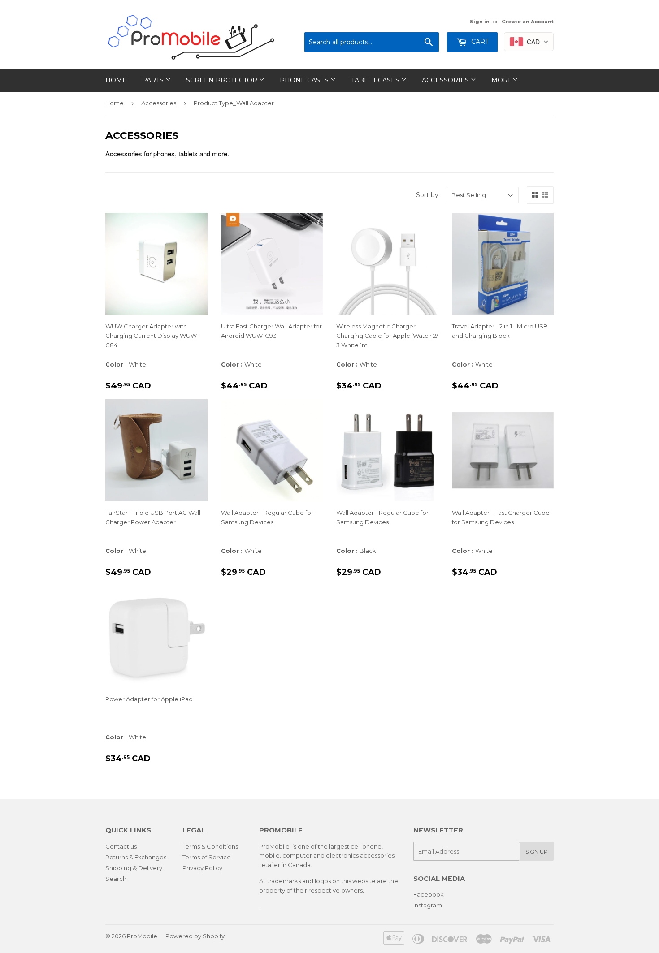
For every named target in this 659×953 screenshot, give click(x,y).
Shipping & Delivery (133, 867)
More (501, 80)
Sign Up (536, 851)
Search (115, 878)
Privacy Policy (202, 867)
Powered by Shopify (195, 936)
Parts (153, 80)
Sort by (427, 195)
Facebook (428, 894)
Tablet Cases (376, 80)
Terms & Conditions (210, 846)
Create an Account (528, 21)
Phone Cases (305, 80)
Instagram (427, 905)
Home (116, 80)
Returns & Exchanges (135, 857)
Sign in (480, 21)
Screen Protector (222, 80)
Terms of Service (206, 857)
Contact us (121, 846)
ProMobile (142, 936)
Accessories (446, 80)
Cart (479, 42)
